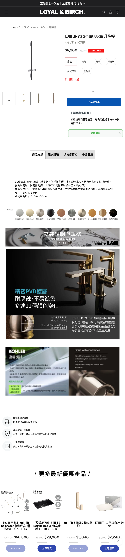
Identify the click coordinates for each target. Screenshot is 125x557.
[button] (6, 12)
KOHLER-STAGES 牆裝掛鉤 (78, 524)
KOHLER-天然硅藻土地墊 (109, 524)
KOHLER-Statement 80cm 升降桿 (90, 35)
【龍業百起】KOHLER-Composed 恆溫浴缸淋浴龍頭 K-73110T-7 (15, 525)
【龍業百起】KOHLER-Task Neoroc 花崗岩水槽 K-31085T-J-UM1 (47, 525)
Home (11, 27)
